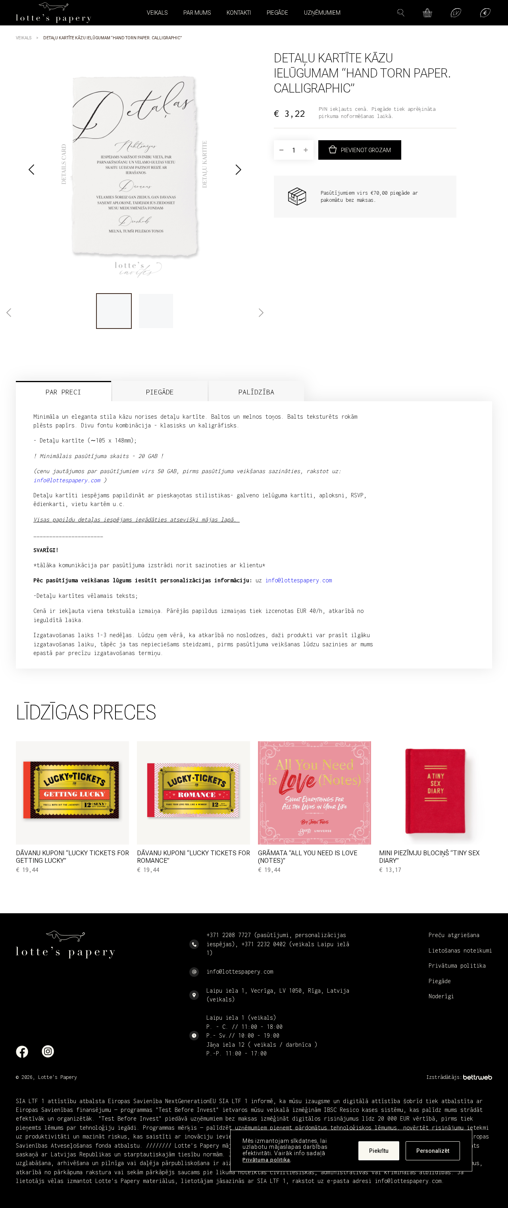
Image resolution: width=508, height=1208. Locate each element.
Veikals (23, 38)
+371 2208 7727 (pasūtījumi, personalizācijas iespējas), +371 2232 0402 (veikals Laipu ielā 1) (277, 944)
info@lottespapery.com (298, 580)
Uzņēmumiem (322, 13)
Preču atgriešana (454, 935)
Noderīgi (441, 996)
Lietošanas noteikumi (460, 950)
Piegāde (277, 13)
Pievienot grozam (366, 150)
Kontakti (239, 13)
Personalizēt (432, 1151)
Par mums (197, 13)
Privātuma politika (266, 1160)
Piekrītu (379, 1151)
